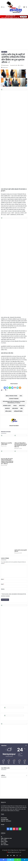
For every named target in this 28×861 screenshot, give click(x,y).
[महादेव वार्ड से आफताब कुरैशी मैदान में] (21, 499)
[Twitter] (7, 387)
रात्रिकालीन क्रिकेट (18, 411)
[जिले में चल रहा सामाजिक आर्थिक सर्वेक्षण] (7, 438)
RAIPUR (8, 408)
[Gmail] (15, 387)
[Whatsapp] (10, 387)
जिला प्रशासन (8, 411)
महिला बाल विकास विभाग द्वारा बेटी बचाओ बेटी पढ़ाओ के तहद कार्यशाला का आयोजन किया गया (21, 444)
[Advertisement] (14, 34)
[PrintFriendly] (17, 387)
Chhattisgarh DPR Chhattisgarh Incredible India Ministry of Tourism (14, 402)
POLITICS (22, 405)
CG (21, 395)
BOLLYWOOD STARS (11, 395)
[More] (20, 387)
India (15, 405)
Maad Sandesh (6, 65)
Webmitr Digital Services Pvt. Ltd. (14, 852)
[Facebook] (5, 387)
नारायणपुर (5, 51)
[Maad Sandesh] (14, 7)
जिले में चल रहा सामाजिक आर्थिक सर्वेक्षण (6, 443)
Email (2, 584)
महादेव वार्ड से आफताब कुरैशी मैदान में (21, 550)
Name (2, 579)
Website (2, 589)
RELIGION (15, 408)
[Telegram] (12, 387)
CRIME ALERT (7, 405)
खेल (2, 51)
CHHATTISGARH (14, 398)
